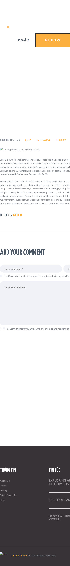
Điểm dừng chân (8, 495)
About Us (5, 480)
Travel (3, 485)
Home (13, 96)
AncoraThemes (19, 555)
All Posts (21, 96)
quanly (28, 140)
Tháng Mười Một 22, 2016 (10, 140)
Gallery (3, 490)
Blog (2, 500)
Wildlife (17, 215)
